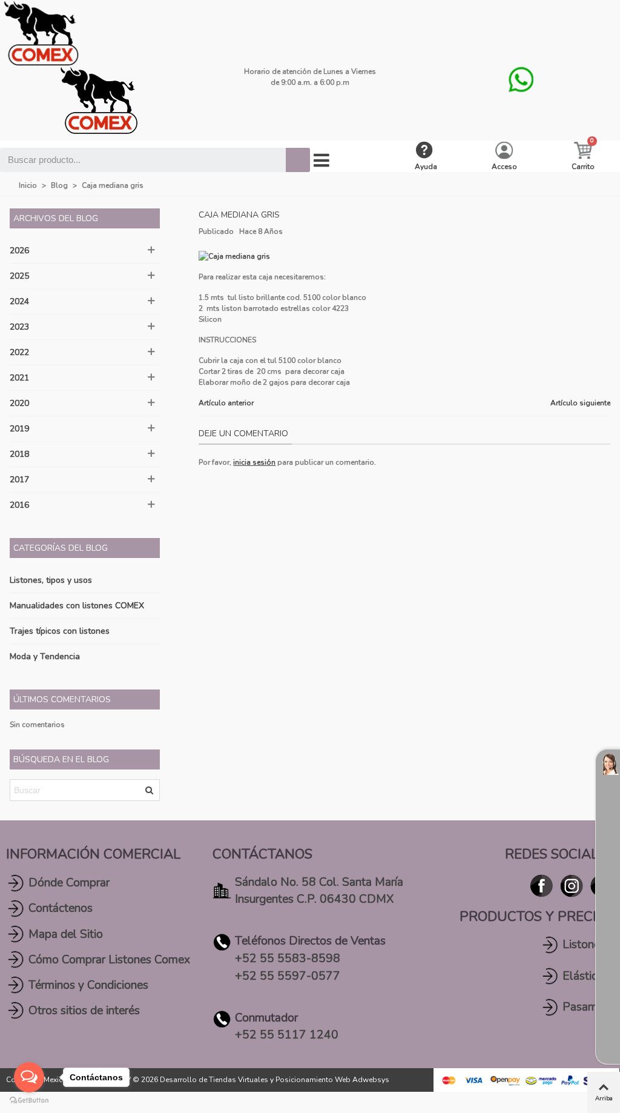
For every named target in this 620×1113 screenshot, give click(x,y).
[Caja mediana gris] (234, 256)
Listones (583, 944)
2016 (19, 505)
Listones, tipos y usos (51, 580)
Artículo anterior (226, 403)
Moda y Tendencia (45, 656)
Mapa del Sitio (65, 934)
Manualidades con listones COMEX (77, 605)
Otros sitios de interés (84, 1010)
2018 (19, 454)
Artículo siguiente (580, 403)
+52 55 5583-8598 (287, 958)
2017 (19, 479)
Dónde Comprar (69, 883)
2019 (19, 428)
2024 (19, 301)
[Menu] (321, 160)
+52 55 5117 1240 (286, 1035)
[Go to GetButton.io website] (29, 1101)
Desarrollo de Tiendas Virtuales (214, 1080)
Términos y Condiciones (88, 985)
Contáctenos (60, 908)
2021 (19, 378)
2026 (19, 250)
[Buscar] (298, 160)
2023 (19, 327)
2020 (19, 403)
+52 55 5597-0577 (287, 976)
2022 (19, 352)
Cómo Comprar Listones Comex (109, 960)
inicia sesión (254, 462)
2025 (19, 276)
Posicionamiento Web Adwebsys (332, 1080)
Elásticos (585, 976)
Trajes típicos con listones (60, 631)
